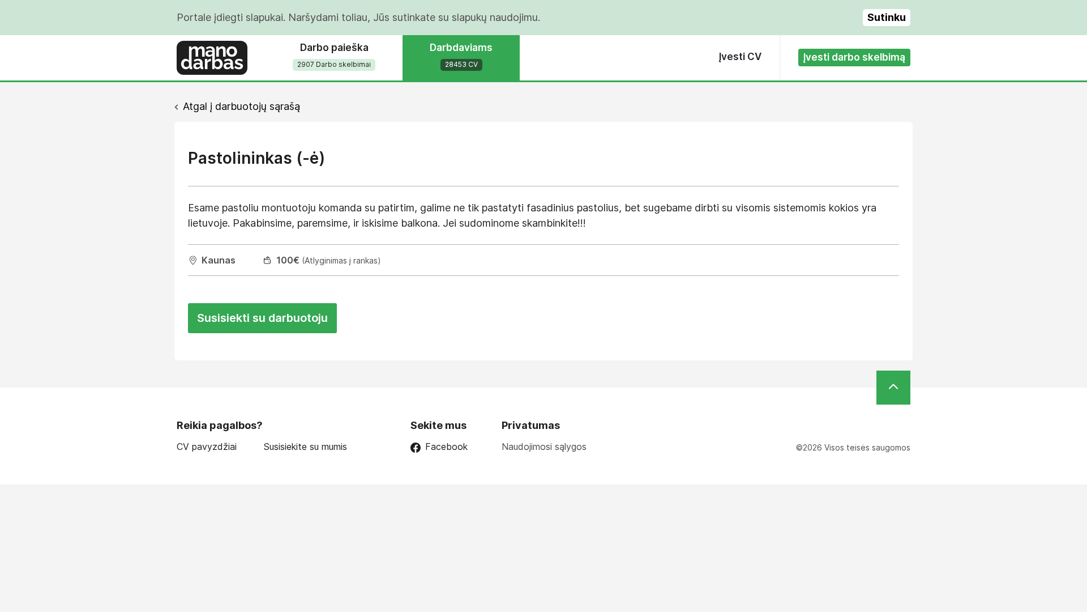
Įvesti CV (740, 56)
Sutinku (886, 17)
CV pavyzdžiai (207, 446)
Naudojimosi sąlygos (544, 446)
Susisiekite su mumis (305, 446)
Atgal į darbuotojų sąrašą (241, 106)
